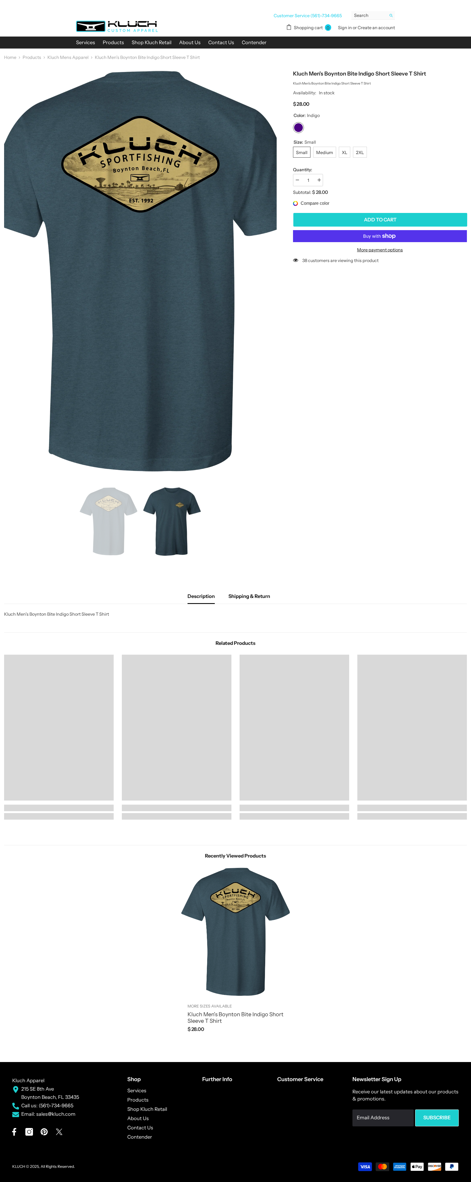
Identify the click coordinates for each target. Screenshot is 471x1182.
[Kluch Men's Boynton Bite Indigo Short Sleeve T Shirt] (235, 931)
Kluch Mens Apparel (68, 57)
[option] (140, 271)
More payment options (380, 249)
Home (10, 57)
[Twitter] (59, 1131)
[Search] (373, 15)
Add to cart (380, 220)
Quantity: (302, 169)
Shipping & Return (249, 596)
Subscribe (437, 1118)
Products (32, 57)
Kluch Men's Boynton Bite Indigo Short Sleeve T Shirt (235, 1017)
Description (201, 596)
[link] (59, 808)
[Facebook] (14, 1131)
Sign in (345, 27)
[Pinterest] (44, 1131)
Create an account (376, 27)
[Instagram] (29, 1131)
